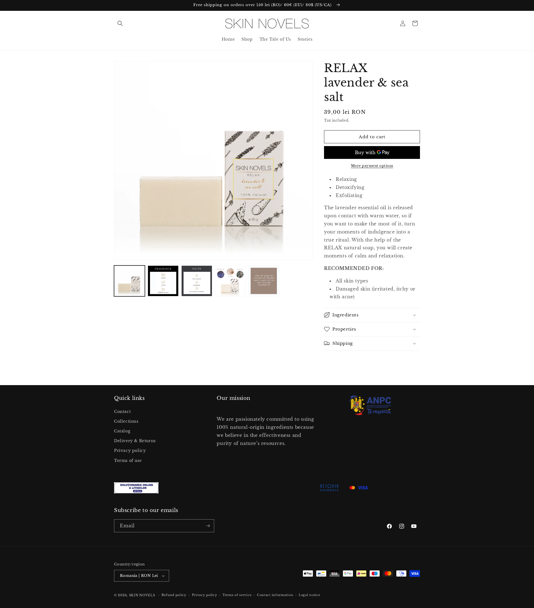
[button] (120, 23)
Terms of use (128, 460)
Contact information (275, 595)
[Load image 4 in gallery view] (230, 280)
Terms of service (236, 595)
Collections (126, 421)
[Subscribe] (208, 525)
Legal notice (309, 595)
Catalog (122, 431)
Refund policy (174, 595)
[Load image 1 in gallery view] (129, 280)
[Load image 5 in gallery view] (263, 280)
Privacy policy (130, 450)
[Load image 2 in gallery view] (163, 280)
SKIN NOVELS (142, 595)
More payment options (372, 166)
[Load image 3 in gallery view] (196, 280)
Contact (122, 411)
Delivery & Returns (135, 440)
